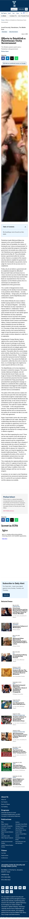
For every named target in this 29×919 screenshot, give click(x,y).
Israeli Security (5, 27)
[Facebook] (2, 887)
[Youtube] (11, 887)
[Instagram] (15, 887)
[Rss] (24, 887)
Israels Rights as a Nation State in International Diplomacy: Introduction (18, 781)
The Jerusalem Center (19, 676)
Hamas (14, 777)
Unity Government (13, 31)
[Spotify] (7, 891)
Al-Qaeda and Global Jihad (19, 715)
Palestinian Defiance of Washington (20, 626)
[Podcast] (2, 891)
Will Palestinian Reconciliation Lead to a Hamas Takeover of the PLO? (20, 735)
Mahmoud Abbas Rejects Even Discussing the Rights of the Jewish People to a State (20, 641)
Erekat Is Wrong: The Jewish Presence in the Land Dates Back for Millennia (20, 672)
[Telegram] (20, 887)
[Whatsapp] (11, 891)
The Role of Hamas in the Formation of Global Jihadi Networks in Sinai (19, 719)
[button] (14, 5)
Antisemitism (16, 701)
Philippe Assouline (18, 694)
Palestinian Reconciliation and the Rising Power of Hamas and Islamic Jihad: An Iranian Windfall (20, 610)
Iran (14, 653)
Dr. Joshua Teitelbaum (19, 770)
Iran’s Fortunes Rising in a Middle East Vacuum (20, 656)
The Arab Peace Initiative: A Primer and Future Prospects (19, 767)
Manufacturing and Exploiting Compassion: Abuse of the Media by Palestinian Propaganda (20, 688)
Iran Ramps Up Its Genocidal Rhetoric (19, 703)
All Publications (8, 511)
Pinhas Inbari (5, 51)
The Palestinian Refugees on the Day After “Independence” (20, 751)
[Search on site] (26, 9)
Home (3, 20)
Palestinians (14, 27)
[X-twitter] (7, 887)
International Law (17, 668)
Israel (14, 636)
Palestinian (4, 31)
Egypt (14, 763)
